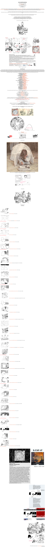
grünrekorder (13, 368)
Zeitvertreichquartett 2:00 (24, 75)
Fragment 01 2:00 (25, 87)
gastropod (10, 389)
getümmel (10, 410)
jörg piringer (12, 213)
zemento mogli (10, 354)
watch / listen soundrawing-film (3, 446)
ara (9, 403)
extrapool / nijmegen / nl (6, 9)
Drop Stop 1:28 (24, 81)
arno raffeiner (13, 403)
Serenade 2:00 (24, 83)
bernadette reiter (13, 417)
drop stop (10, 333)
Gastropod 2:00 (24, 85)
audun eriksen (14, 424)
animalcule (10, 382)
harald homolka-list (13, 410)
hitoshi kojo (12, 389)
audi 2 (9, 396)
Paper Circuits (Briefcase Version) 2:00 (24, 78)
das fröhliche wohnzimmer (14, 340)
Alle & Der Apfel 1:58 (24, 89)
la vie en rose (10, 340)
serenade (10, 361)
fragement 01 (10, 417)
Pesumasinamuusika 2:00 (26, 80)
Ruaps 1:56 (24, 84)
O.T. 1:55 (25, 82)
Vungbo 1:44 (26, 73)
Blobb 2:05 (24, 74)
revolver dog (13, 333)
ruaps (9, 375)
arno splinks (22, 92)
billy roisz (22, 93)
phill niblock (12, 396)
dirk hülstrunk (12, 375)
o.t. (9, 347)
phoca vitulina (10, 368)
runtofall (22, 95)
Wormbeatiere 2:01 (25, 88)
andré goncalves (13, 361)
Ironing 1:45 (23, 76)
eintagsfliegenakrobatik (12, 347)
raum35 (27, 98)
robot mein (10, 213)
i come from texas (11, 424)
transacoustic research (35, 97)
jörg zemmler (22, 94)
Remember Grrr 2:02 (24, 77)
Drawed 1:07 (24, 79)
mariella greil (13, 382)
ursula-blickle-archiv (25, 96)
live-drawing (22, 132)
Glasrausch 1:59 (25, 86)
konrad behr (18, 347)
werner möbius (15, 382)
